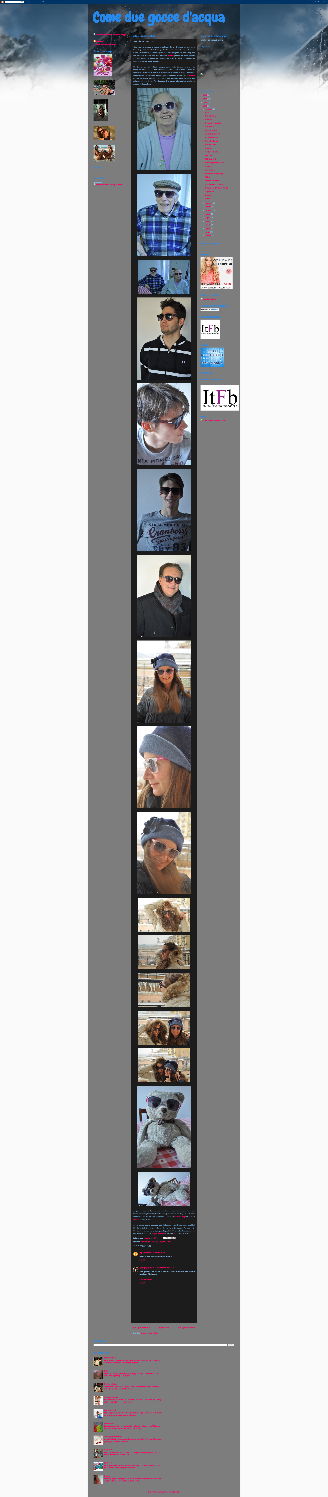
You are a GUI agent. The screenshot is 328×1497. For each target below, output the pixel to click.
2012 (205, 106)
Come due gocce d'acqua (159, 17)
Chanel (207, 199)
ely (141, 1252)
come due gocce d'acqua (149, 1242)
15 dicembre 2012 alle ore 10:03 (153, 1252)
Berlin (207, 112)
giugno (208, 221)
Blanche (208, 166)
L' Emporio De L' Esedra (213, 123)
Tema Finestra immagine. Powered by (161, 1492)
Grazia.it (208, 195)
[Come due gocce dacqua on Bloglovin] (210, 310)
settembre (209, 210)
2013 (205, 102)
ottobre (208, 207)
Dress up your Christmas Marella (216, 188)
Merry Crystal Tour (212, 141)
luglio (208, 217)
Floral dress (108, 1450)
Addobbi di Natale (211, 137)
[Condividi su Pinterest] (174, 1238)
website (136, 1219)
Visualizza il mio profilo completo (105, 45)
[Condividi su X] (169, 1238)
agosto (208, 214)
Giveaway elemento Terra (113, 1436)
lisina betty (162, 1242)
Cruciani (107, 1476)
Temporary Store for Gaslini (214, 162)
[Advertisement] (104, 228)
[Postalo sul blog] (167, 1238)
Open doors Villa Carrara (214, 184)
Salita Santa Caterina (212, 134)
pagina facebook (158, 1233)
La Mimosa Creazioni (212, 181)
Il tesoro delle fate (110, 1384)
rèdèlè (169, 1242)
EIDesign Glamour (146, 1268)
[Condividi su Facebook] (172, 1238)
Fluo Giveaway (109, 1423)
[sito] (212, 366)
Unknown (147, 1238)
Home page (164, 1327)
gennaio (208, 235)
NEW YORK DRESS (110, 1410)
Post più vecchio (186, 1327)
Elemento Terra (210, 116)
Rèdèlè (192, 75)
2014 (205, 99)
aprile (208, 228)
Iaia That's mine (210, 144)
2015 (205, 95)
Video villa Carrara (212, 152)
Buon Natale (209, 127)
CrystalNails (209, 191)
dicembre (209, 109)
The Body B (108, 1463)
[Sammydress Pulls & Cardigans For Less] (108, 185)
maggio (208, 225)
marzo (208, 232)
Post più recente (141, 1327)
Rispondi (142, 1260)
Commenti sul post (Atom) (149, 1333)
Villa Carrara (210, 170)
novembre (209, 203)
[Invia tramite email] (164, 1238)
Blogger (177, 1492)
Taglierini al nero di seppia (214, 173)
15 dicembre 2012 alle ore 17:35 (164, 1268)
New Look (208, 155)
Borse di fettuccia (110, 1358)
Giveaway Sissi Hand (111, 1397)
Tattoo (106, 1371)
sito (174, 1233)
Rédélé (207, 177)
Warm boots (209, 119)
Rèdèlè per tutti (210, 159)
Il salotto (208, 148)
